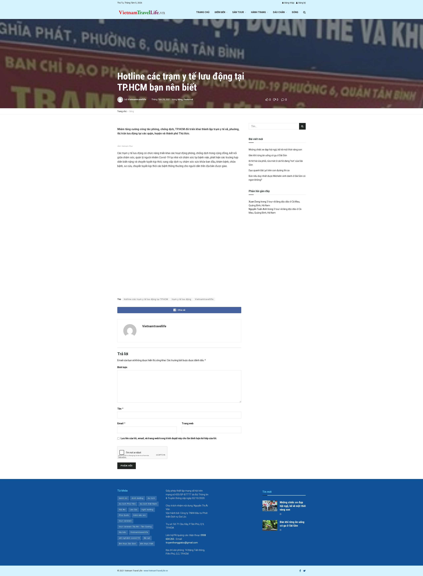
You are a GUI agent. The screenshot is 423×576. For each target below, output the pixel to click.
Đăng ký (302, 3)
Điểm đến (220, 12)
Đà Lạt (147, 538)
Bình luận (122, 367)
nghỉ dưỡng (147, 510)
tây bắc (122, 532)
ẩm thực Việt (146, 544)
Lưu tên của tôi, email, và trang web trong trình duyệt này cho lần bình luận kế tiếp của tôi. (169, 438)
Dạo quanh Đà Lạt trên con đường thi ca (269, 170)
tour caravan (125, 521)
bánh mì (123, 498)
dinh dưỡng (137, 498)
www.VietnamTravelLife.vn (156, 571)
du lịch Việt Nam (148, 504)
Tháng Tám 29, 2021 (161, 99)
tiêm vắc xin (139, 515)
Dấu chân (279, 12)
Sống (295, 12)
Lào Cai (133, 510)
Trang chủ (202, 12)
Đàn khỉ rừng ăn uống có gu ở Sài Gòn (268, 155)
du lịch (151, 498)
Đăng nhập (289, 3)
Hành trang (258, 12)
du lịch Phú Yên (127, 504)
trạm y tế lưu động (181, 299)
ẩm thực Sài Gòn (127, 544)
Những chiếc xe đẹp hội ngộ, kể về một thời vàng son (275, 149)
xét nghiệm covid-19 (129, 538)
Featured (188, 99)
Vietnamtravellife (137, 99)
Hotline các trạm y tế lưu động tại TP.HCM (146, 299)
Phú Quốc (124, 515)
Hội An (122, 510)
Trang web (187, 423)
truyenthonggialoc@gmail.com (182, 542)
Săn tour (238, 12)
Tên (120, 408)
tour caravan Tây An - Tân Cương (135, 527)
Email (121, 423)
